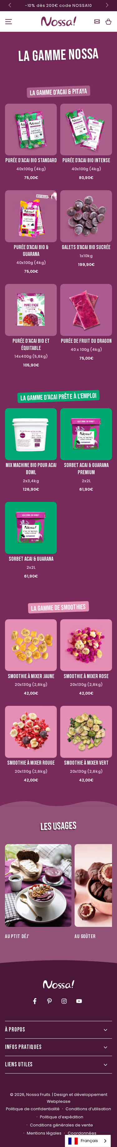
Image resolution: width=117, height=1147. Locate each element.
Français (89, 1141)
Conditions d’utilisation (88, 1109)
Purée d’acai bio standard (31, 160)
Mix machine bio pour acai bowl (31, 469)
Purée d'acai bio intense (86, 160)
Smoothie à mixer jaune (31, 676)
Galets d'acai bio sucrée (86, 247)
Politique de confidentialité (33, 1109)
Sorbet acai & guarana (31, 559)
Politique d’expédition (61, 1117)
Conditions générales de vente (61, 1125)
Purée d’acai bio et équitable (31, 345)
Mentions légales (44, 1133)
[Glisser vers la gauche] (10, 5)
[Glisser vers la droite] (106, 5)
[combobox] (88, 1141)
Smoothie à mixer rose (86, 676)
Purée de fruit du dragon (86, 341)
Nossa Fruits (38, 1094)
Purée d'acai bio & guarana (31, 251)
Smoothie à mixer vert (86, 763)
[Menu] (8, 21)
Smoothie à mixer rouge (31, 763)
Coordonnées (82, 1133)
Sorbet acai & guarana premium (86, 469)
